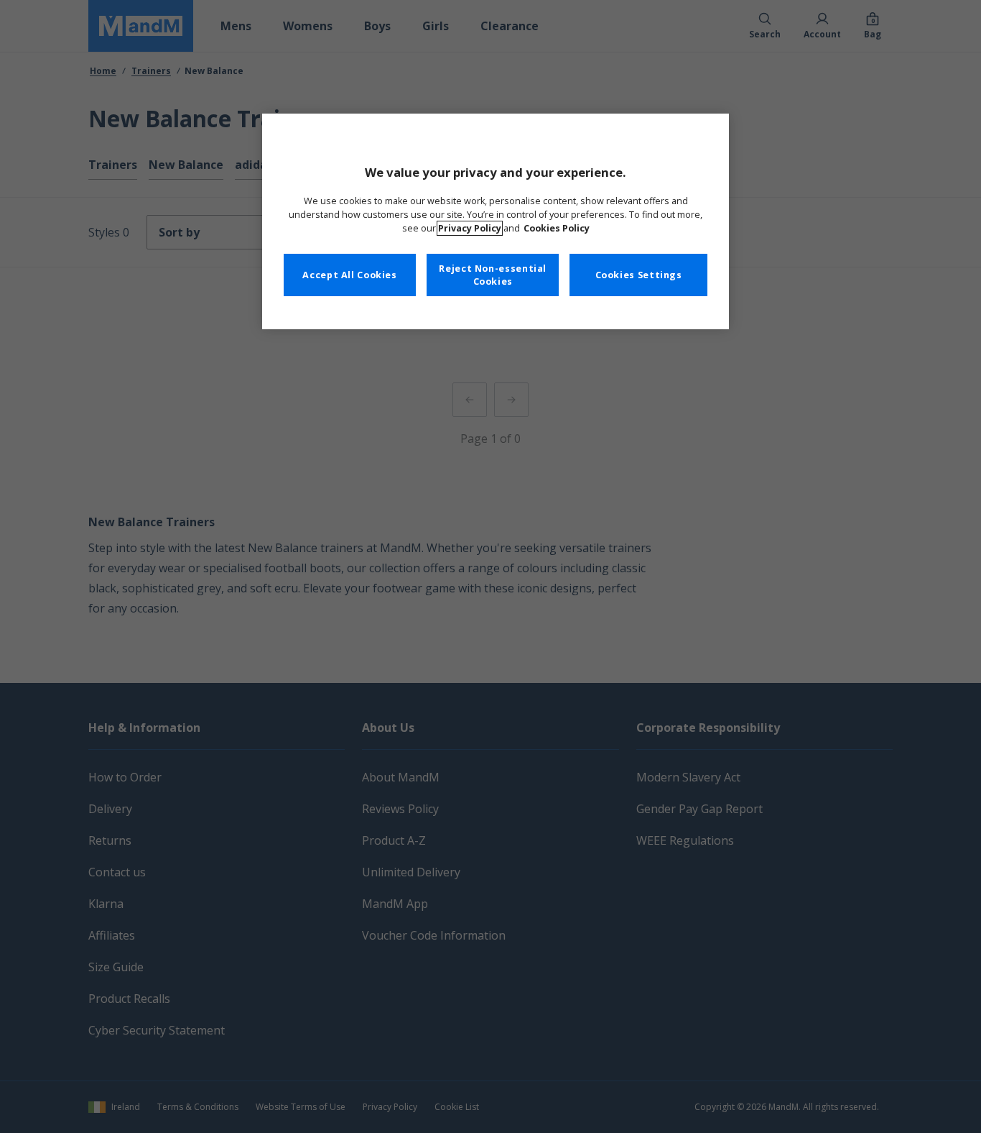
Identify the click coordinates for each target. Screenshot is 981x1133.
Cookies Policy (557, 228)
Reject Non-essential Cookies (493, 275)
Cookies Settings (638, 275)
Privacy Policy (469, 228)
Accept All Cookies (349, 275)
